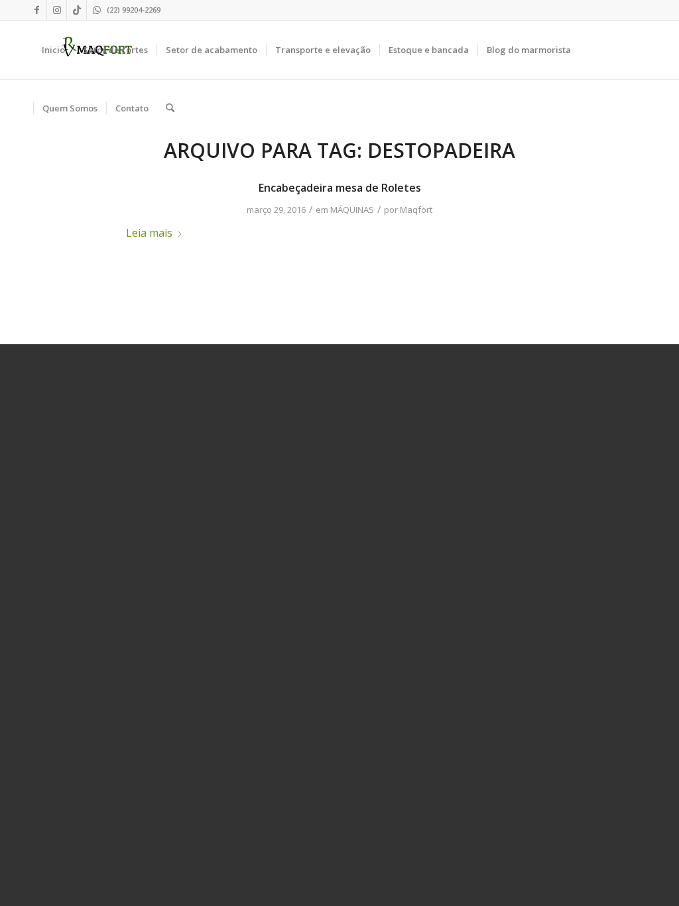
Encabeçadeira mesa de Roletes (340, 187)
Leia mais (149, 233)
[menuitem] (53, 50)
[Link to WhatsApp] (97, 10)
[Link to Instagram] (56, 10)
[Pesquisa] (170, 108)
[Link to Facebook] (36, 10)
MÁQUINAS (352, 210)
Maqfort (416, 210)
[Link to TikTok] (76, 10)
